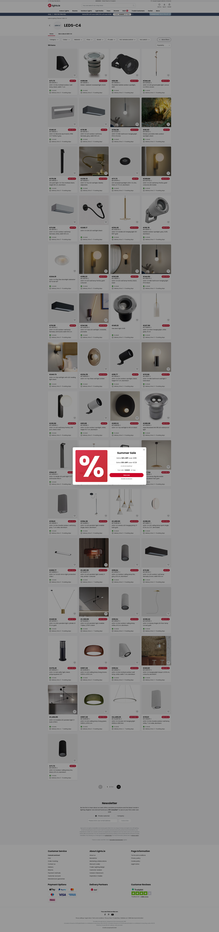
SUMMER (126, 470)
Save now (126, 475)
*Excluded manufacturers (126, 478)
